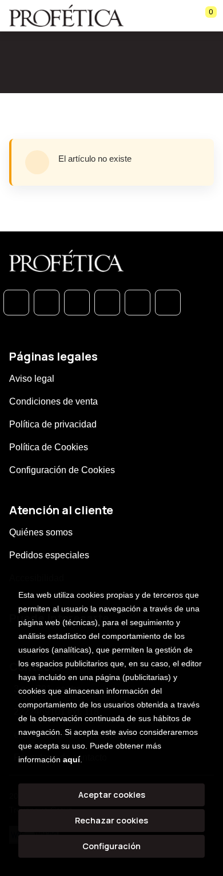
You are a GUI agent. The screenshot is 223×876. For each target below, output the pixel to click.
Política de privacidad (53, 424)
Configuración (111, 846)
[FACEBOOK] (46, 302)
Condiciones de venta (53, 401)
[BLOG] (137, 302)
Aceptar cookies (111, 794)
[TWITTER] (77, 302)
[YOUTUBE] (168, 302)
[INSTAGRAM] (107, 302)
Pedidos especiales (49, 555)
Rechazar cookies (111, 820)
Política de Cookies (48, 447)
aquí (71, 759)
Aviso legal (31, 378)
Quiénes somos (41, 532)
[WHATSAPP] (16, 302)
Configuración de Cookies (62, 470)
